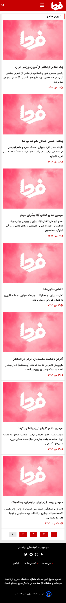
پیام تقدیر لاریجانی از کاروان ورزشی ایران (39, 67)
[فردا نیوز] (57, 6)
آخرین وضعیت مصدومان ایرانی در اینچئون (37, 359)
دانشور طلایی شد (53, 289)
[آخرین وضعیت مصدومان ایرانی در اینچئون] (33, 332)
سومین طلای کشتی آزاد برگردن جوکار (41, 215)
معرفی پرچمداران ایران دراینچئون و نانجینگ (37, 502)
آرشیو (16, 563)
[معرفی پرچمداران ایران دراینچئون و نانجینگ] (33, 476)
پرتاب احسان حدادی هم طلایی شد (42, 141)
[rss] (40, 554)
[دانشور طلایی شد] (33, 263)
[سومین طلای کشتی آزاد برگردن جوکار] (33, 188)
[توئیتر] (25, 554)
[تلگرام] (30, 554)
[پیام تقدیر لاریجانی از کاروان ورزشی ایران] (33, 40)
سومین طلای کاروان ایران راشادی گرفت (40, 428)
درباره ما (46, 563)
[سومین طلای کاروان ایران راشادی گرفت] (33, 402)
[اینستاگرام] (35, 554)
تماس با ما (30, 563)
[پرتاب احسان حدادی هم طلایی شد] (33, 114)
